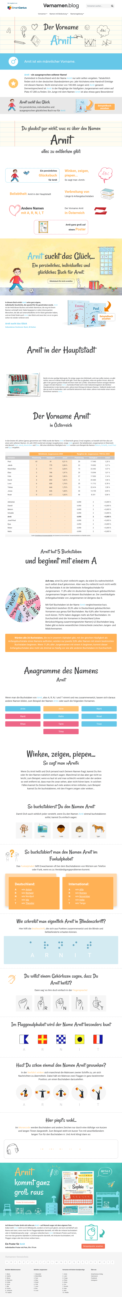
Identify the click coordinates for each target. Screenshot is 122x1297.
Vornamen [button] (42, 14)
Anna (7, 1284)
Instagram (94, 1280)
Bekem (97, 445)
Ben (36, 1288)
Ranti (23, 716)
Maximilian (28, 445)
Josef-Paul (112, 445)
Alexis (64, 1282)
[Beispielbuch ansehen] (94, 105)
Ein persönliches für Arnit (48, 175)
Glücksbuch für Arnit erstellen (61, 281)
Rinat (99, 716)
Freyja (64, 1278)
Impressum (94, 1276)
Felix (9, 476)
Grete (64, 1274)
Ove (64, 1284)
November (84, 896)
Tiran (99, 724)
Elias (37, 445)
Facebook (94, 1278)
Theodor (30, 903)
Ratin (61, 716)
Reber (10, 528)
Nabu (10, 531)
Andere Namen (32, 210)
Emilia (7, 1282)
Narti (99, 708)
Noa (64, 1290)
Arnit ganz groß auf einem (76, 227)
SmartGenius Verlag (97, 1274)
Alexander (37, 1274)
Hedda (65, 1292)
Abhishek (11, 502)
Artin (55, 701)
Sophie (8, 1276)
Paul (16, 445)
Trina (61, 731)
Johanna (8, 1290)
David (10, 480)
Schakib (104, 445)
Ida (27, 899)
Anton (29, 889)
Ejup (10, 447)
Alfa (81, 889)
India (81, 899)
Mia (7, 1286)
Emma (7, 1288)
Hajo (64, 1288)
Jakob (20, 445)
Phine (64, 1280)
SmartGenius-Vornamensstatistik (43, 535)
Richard (29, 893)
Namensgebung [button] (76, 14)
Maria (7, 1278)
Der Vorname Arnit (75, 211)
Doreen (65, 1286)
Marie (7, 1274)
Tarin (61, 724)
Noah (10, 495)
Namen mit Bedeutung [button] (58, 14)
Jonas (10, 491)
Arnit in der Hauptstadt (30, 194)
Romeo (83, 893)
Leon (9, 484)
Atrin (61, 708)
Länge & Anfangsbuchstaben (79, 194)
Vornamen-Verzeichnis (16, 1257)
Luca (36, 1290)
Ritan (23, 724)
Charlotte (8, 1280)
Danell (10, 506)
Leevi (64, 1276)
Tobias (10, 487)
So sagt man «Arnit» (77, 175)
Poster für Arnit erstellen (25, 1202)
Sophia (8, 1292)
